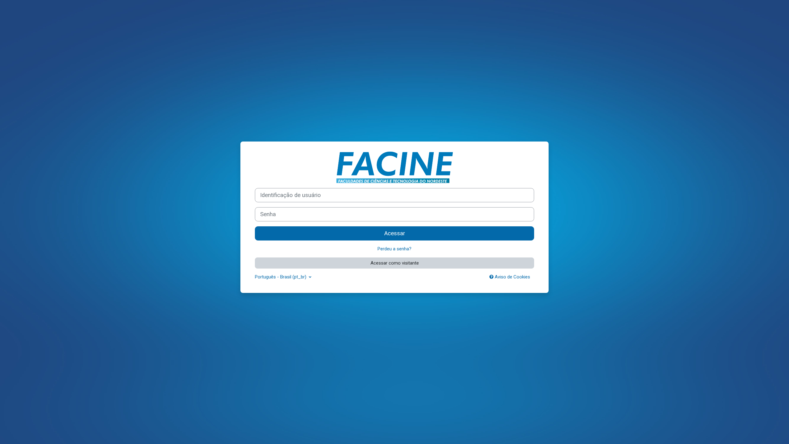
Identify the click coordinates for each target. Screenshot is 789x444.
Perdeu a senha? (394, 249)
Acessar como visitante (394, 263)
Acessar (394, 233)
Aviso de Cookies (511, 277)
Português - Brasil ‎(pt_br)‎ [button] (281, 277)
